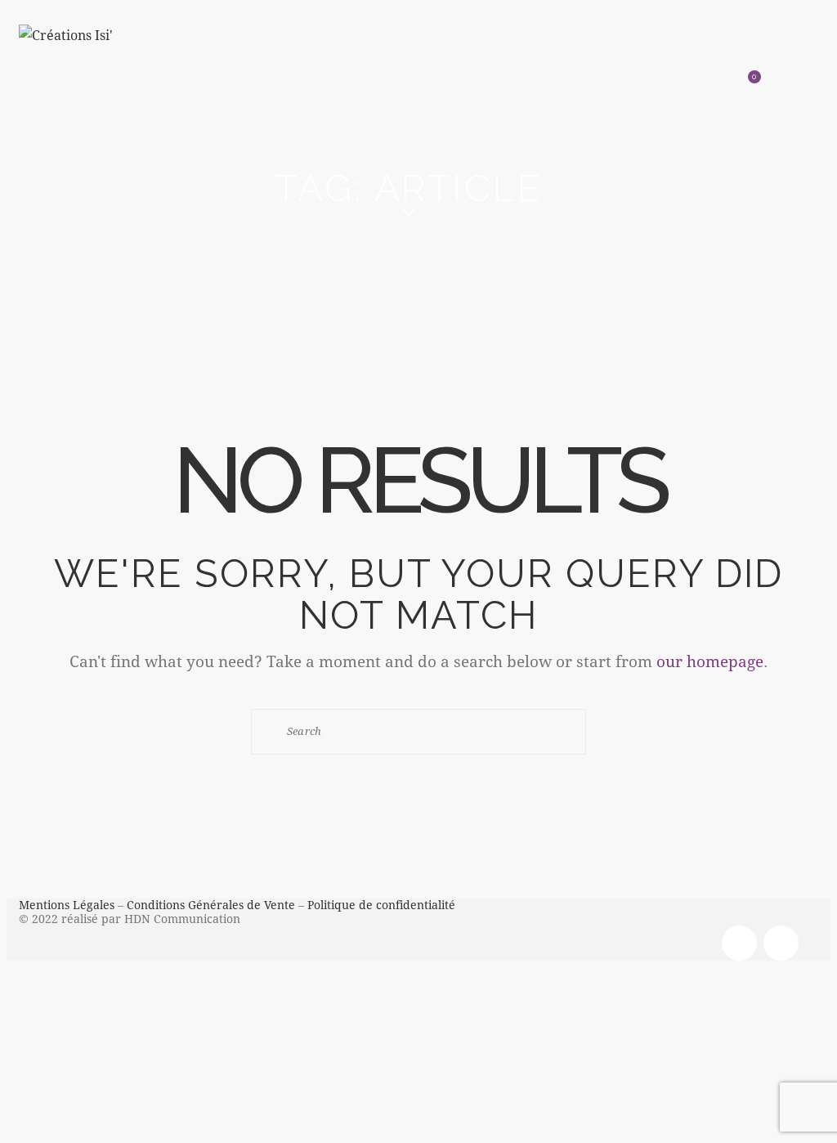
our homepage (709, 661)
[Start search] (270, 731)
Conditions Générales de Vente (211, 904)
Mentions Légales (66, 904)
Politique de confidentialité (381, 904)
